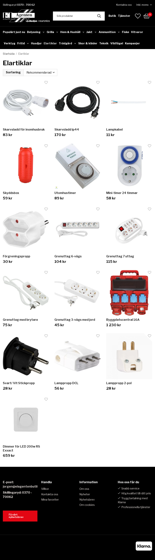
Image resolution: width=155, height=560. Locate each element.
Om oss (84, 489)
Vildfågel (116, 43)
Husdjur (36, 43)
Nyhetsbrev (87, 499)
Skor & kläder (87, 43)
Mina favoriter (50, 499)
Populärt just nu (14, 32)
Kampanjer (132, 43)
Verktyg (9, 43)
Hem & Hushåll (70, 32)
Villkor (45, 489)
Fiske (125, 32)
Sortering (13, 72)
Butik (112, 16)
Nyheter (84, 494)
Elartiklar (50, 43)
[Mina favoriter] (138, 16)
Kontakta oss (124, 4)
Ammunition (107, 32)
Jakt (89, 32)
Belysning (33, 32)
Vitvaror (137, 32)
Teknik (103, 43)
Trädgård (65, 43)
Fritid (21, 43)
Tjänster (124, 16)
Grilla (50, 32)
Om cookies (87, 505)
